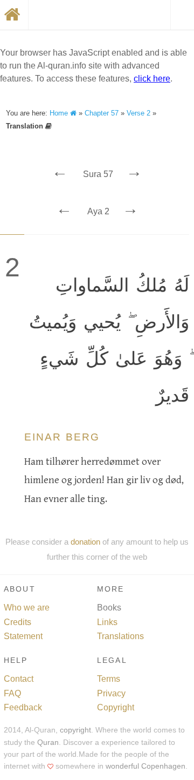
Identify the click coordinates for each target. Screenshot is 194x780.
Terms (108, 678)
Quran (48, 742)
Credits (17, 622)
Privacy (111, 693)
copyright (75, 730)
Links (107, 622)
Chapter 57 (102, 113)
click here (152, 78)
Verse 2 (138, 113)
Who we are (27, 607)
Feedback (23, 707)
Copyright (115, 707)
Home (60, 113)
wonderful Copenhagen (145, 766)
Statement (23, 636)
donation (85, 541)
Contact (18, 678)
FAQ (12, 693)
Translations (120, 636)
